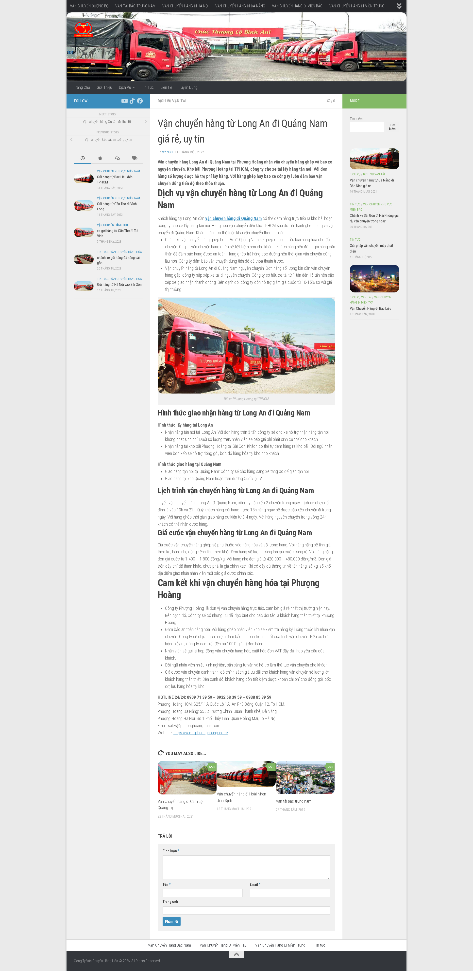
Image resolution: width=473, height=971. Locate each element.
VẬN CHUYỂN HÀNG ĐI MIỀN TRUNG (356, 6)
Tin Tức (148, 87)
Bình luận (171, 851)
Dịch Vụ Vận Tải (172, 101)
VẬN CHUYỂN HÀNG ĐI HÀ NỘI (185, 6)
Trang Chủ (82, 87)
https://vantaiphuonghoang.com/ (200, 732)
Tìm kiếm (356, 119)
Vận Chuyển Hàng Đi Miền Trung (280, 945)
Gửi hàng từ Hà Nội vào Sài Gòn (119, 284)
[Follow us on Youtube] (124, 101)
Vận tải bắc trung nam (293, 801)
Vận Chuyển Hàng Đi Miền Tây (223, 945)
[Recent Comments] (117, 158)
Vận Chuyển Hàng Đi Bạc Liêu (370, 308)
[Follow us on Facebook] (140, 101)
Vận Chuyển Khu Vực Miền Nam (118, 171)
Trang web (170, 902)
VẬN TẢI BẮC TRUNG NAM (135, 6)
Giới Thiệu (104, 87)
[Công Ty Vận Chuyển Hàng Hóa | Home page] (83, 29)
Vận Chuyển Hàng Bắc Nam (169, 945)
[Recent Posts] (82, 158)
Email (255, 884)
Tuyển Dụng (188, 87)
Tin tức (102, 252)
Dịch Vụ (125, 87)
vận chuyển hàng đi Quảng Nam (233, 218)
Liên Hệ (166, 87)
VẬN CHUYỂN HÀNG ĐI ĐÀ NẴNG (240, 6)
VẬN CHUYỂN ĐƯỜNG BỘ (89, 6)
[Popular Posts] (99, 158)
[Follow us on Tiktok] (132, 101)
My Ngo (167, 152)
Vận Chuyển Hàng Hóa (112, 225)
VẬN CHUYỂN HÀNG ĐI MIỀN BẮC (297, 6)
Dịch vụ (355, 174)
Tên (166, 884)
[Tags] (134, 158)
